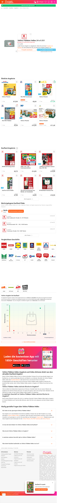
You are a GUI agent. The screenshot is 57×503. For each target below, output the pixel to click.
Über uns (3, 462)
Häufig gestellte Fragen (6, 454)
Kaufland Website (15, 379)
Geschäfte (6, 8)
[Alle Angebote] (17, 148)
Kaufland (11, 8)
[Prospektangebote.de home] (9, 1)
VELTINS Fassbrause (36, 418)
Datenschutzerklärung (6, 494)
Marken (2, 459)
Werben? (3, 455)
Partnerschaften (30, 460)
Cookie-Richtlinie (14, 494)
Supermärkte (40, 417)
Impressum (3, 465)
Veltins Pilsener (26, 418)
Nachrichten (3, 467)
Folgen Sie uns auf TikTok (19, 465)
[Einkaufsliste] (51, 2)
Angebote (16, 8)
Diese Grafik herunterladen (29, 341)
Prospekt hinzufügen (5, 464)
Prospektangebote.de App (7, 460)
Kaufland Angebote (8, 148)
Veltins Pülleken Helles (13, 415)
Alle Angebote (4, 457)
